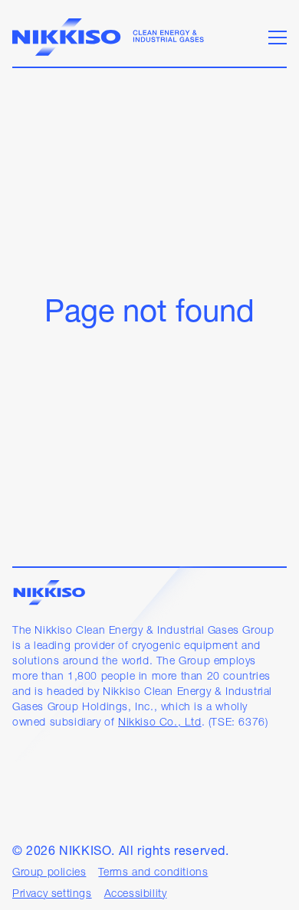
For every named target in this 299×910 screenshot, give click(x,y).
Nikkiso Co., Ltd (160, 723)
